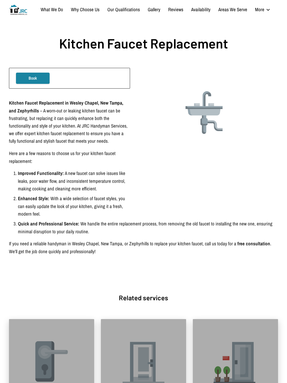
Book (33, 78)
